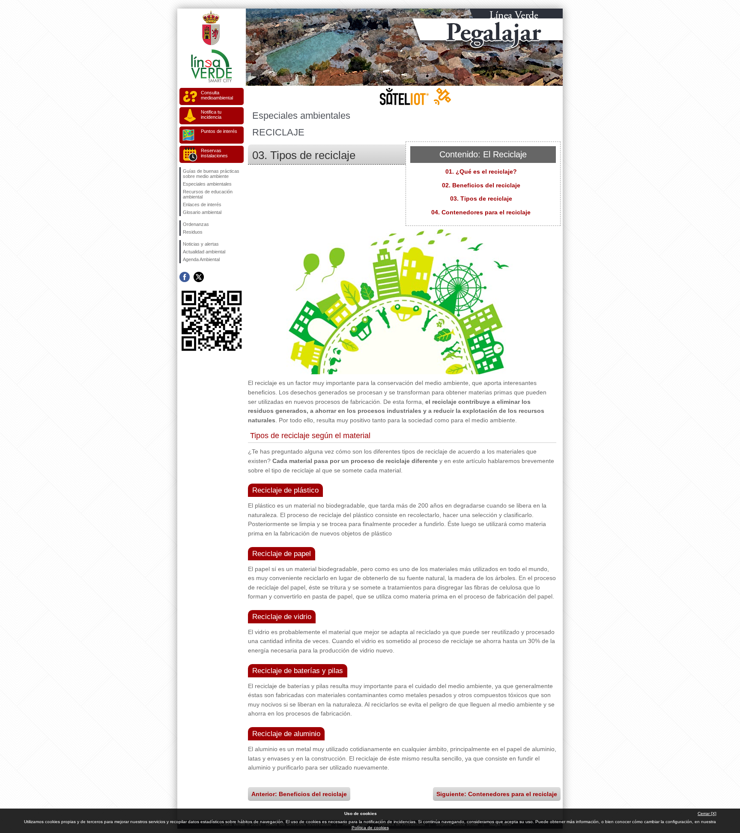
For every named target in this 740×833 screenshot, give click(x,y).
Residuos (193, 232)
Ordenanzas (196, 224)
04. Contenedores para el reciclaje (481, 212)
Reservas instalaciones (214, 153)
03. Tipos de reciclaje (481, 198)
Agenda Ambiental (201, 259)
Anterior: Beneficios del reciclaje (299, 794)
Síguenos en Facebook (184, 277)
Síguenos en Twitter (199, 277)
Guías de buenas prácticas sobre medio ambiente (211, 173)
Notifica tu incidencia (211, 114)
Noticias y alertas (201, 244)
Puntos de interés (219, 131)
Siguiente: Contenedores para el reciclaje (496, 794)
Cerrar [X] (707, 813)
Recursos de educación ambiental (208, 194)
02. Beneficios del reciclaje (481, 185)
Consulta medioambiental (217, 95)
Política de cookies (370, 827)
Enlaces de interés (202, 204)
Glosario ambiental (202, 212)
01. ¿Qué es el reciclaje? (481, 171)
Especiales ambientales (207, 183)
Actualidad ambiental (204, 251)
